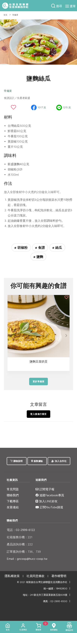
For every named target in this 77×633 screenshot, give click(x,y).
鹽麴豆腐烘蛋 (38, 361)
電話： (11, 529)
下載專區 (13, 501)
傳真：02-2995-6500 (55, 601)
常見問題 (13, 489)
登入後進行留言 (38, 414)
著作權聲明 (58, 576)
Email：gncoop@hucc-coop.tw (27, 558)
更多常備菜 (38, 381)
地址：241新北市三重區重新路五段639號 (45, 594)
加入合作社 (60, 461)
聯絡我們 (13, 495)
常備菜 (15, 15)
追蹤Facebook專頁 (51, 495)
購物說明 (18, 461)
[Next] (73, 41)
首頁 (5, 15)
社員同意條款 (35, 576)
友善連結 (13, 507)
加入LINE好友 (48, 501)
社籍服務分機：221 (19, 537)
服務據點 (38, 461)
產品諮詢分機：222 (20, 544)
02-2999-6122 (21, 529)
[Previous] (3, 41)
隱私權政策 (12, 576)
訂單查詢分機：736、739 (24, 551)
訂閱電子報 (46, 489)
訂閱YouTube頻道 (51, 507)
